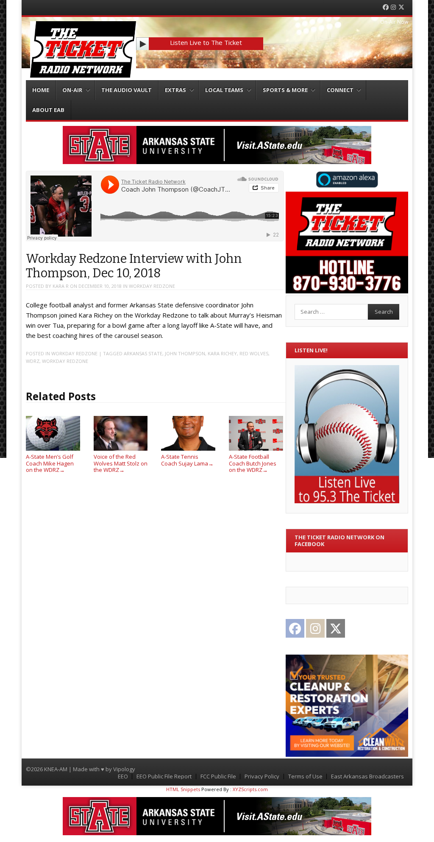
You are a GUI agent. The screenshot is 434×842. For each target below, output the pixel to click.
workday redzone (152, 286)
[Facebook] (386, 7)
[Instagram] (393, 7)
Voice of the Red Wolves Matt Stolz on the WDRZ (120, 463)
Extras (175, 90)
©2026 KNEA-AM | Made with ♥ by (69, 769)
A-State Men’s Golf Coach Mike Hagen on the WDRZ (50, 463)
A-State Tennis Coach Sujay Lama (187, 460)
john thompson (185, 353)
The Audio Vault (126, 90)
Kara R (61, 286)
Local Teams (224, 90)
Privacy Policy (262, 776)
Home (40, 90)
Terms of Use (305, 776)
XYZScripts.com (250, 789)
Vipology (124, 769)
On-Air (72, 90)
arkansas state (143, 353)
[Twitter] (401, 7)
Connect (340, 90)
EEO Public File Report (164, 776)
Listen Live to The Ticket (206, 42)
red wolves (253, 353)
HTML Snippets (183, 789)
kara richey (222, 353)
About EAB (48, 110)
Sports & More (285, 90)
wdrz (32, 361)
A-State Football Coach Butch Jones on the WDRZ (252, 463)
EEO (123, 776)
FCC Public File (218, 776)
